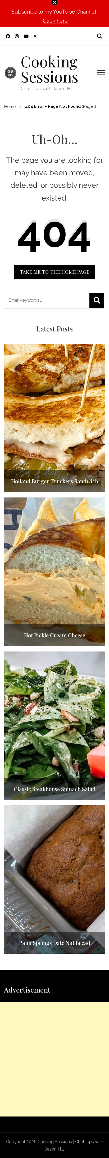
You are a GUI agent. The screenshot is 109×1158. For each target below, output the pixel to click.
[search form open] (99, 36)
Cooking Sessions (49, 68)
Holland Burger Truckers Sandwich (54, 481)
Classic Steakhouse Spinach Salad (55, 789)
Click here (55, 21)
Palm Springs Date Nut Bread (54, 943)
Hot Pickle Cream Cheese (54, 635)
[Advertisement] (54, 1059)
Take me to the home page (54, 272)
